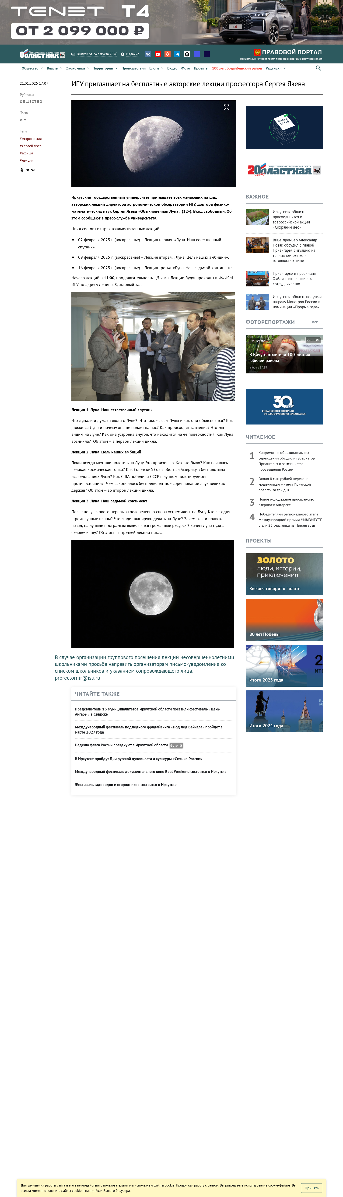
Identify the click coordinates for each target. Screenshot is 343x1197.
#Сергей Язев (31, 145)
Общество (31, 101)
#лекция (27, 160)
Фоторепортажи (270, 322)
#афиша (26, 153)
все (315, 321)
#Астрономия (31, 138)
